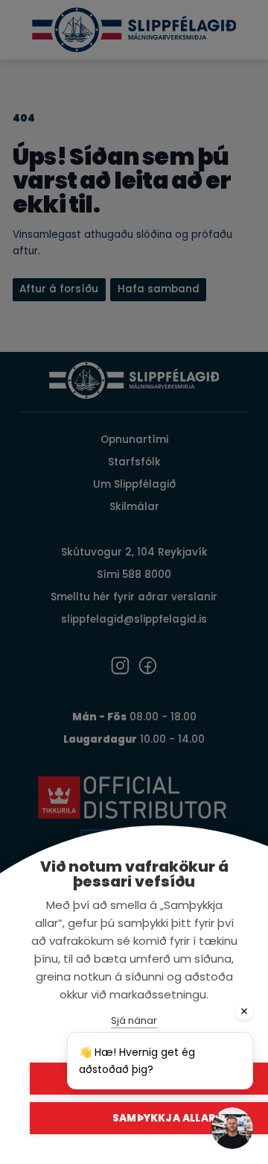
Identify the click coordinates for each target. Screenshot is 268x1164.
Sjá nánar (134, 1020)
